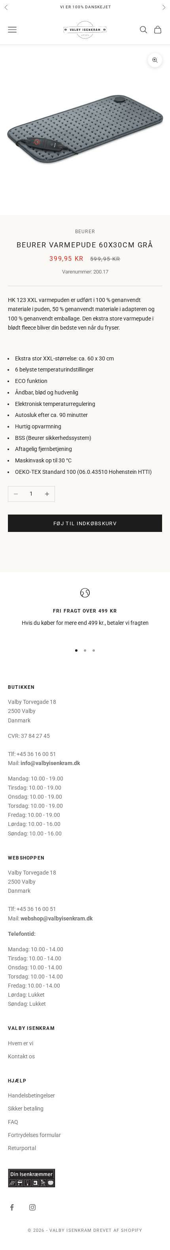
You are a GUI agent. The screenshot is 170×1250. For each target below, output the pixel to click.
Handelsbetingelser (31, 1095)
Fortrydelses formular (34, 1135)
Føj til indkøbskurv (85, 523)
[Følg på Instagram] (32, 1207)
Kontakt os (21, 1056)
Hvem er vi (20, 1043)
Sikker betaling (25, 1108)
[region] (85, 612)
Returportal (22, 1148)
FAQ (13, 1122)
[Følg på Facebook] (12, 1207)
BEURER (85, 231)
